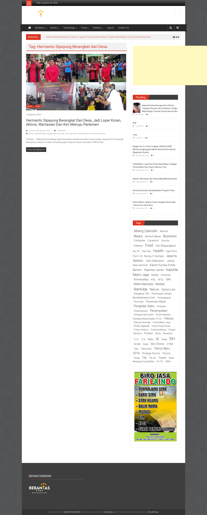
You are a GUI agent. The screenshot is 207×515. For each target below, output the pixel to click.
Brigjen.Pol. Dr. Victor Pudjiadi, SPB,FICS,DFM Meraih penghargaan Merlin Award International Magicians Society (154, 149)
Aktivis (31, 134)
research (167, 333)
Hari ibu (146, 251)
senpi (164, 339)
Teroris (166, 353)
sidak (145, 344)
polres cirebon (141, 329)
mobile (159, 284)
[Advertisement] (170, 65)
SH (172, 338)
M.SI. (161, 279)
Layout (110, 27)
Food (83, 27)
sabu (150, 339)
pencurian (138, 301)
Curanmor (153, 240)
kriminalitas (141, 279)
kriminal (165, 275)
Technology (69, 27)
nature (154, 289)
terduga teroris (151, 353)
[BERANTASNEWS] (39, 488)
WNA (167, 361)
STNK (170, 344)
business (170, 236)
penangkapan (164, 297)
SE (157, 339)
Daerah (29, 106)
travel (162, 357)
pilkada (168, 318)
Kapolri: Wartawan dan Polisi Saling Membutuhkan (155, 179)
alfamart (164, 231)
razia (158, 333)
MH (168, 279)
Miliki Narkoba (143, 284)
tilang (137, 358)
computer (139, 240)
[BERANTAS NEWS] (29, 27)
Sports (53, 27)
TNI (144, 357)
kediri (155, 275)
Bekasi (138, 236)
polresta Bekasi (158, 329)
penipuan (161, 306)
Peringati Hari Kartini (143, 314)
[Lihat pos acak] (177, 27)
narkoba (140, 289)
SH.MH (137, 344)
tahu (136, 348)
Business (39, 27)
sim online (157, 344)
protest (148, 333)
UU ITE (159, 361)
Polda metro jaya (162, 322)
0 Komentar (60, 131)
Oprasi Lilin (168, 289)
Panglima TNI (141, 293)
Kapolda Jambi (154, 270)
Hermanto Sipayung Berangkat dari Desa (49, 134)
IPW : (135, 123)
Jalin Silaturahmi (155, 260)
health (158, 251)
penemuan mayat (156, 301)
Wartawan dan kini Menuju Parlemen (91, 134)
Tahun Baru (146, 348)
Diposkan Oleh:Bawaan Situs (39, 131)
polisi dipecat (141, 326)
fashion (138, 245)
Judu (135, 135)
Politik (38, 106)
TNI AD (152, 358)
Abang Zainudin (145, 231)
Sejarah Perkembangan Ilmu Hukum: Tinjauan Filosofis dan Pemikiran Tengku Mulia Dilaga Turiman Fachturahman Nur (98, 37)
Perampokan (158, 310)
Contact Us (123, 27)
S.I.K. (136, 339)
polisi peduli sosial (161, 326)
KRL (153, 279)
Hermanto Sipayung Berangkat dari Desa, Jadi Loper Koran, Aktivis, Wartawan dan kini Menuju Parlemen (73, 122)
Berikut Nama (153, 236)
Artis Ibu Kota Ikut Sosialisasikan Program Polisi (154, 190)
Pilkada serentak (142, 322)
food (149, 245)
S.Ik (143, 339)
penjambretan (141, 311)
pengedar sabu (144, 306)
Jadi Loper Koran (71, 134)
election (165, 240)
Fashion (97, 27)
